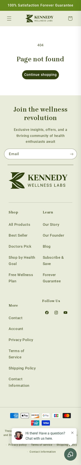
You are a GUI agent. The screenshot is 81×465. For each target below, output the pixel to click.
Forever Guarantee (52, 278)
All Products (19, 224)
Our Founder (53, 235)
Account (16, 329)
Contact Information (19, 382)
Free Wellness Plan (21, 278)
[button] (9, 18)
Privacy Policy (21, 340)
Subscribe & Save (53, 260)
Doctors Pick (20, 246)
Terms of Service (16, 354)
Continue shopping (40, 75)
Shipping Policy (22, 368)
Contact (15, 318)
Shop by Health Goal (22, 260)
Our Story (51, 224)
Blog (47, 246)
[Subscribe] (72, 154)
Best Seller (18, 235)
